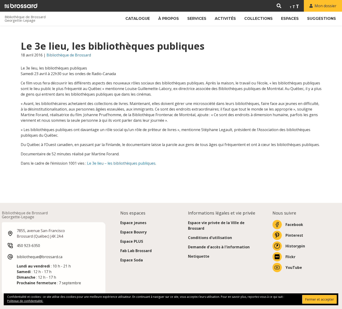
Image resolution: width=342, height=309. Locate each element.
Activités (225, 18)
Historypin (295, 246)
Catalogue (137, 18)
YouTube (293, 267)
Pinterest (294, 235)
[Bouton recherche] (279, 6)
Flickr (290, 256)
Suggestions (321, 18)
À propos (168, 18)
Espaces (290, 18)
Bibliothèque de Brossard (69, 55)
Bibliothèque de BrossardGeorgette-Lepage (25, 18)
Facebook (294, 224)
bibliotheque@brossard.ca (39, 256)
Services (196, 18)
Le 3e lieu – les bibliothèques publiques (121, 163)
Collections (258, 18)
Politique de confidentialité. (25, 301)
